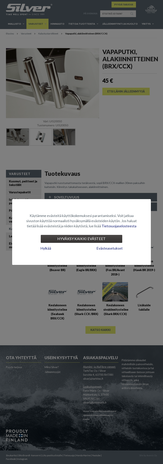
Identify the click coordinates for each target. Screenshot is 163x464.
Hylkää (45, 248)
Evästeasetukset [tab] (109, 248)
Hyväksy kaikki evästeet (81, 238)
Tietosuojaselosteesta (119, 226)
